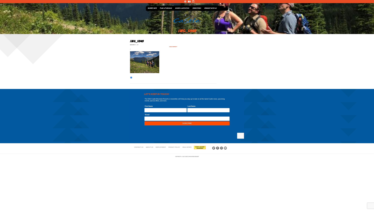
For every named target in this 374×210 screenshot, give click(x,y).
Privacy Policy (174, 147)
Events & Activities (182, 8)
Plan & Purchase (166, 8)
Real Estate (187, 147)
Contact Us (138, 147)
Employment (161, 147)
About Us (149, 147)
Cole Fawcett (173, 46)
